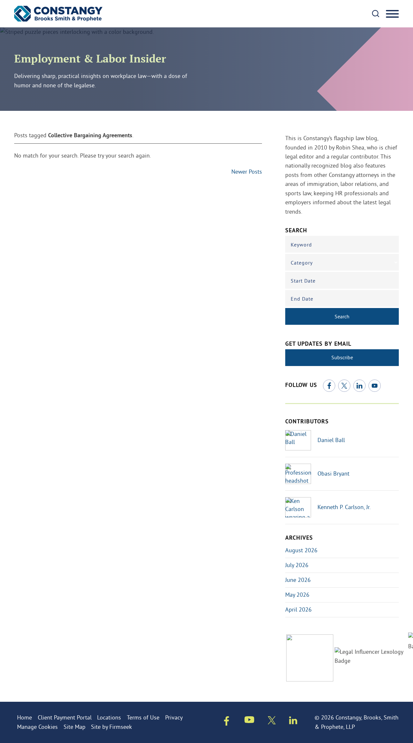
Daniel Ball (331, 440)
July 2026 (296, 565)
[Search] (375, 13)
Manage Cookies (37, 726)
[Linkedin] (293, 721)
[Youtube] (249, 721)
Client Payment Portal (65, 717)
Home (24, 717)
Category (302, 262)
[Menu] (392, 14)
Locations (109, 717)
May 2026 (297, 594)
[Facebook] (329, 386)
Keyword (301, 244)
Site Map (75, 726)
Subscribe (342, 357)
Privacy (174, 717)
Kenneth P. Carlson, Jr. (344, 507)
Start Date (303, 280)
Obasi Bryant (333, 473)
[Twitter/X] (344, 386)
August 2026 (301, 550)
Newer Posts (246, 171)
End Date (302, 298)
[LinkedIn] (359, 386)
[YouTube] (374, 386)
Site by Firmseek (111, 726)
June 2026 (298, 580)
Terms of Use (143, 717)
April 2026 (298, 609)
